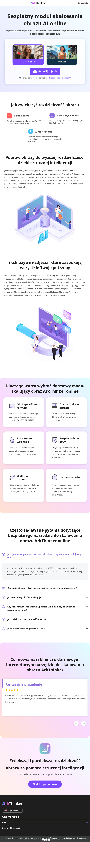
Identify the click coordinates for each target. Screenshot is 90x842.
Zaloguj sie (83, 3)
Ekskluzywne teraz (45, 784)
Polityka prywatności (80, 838)
